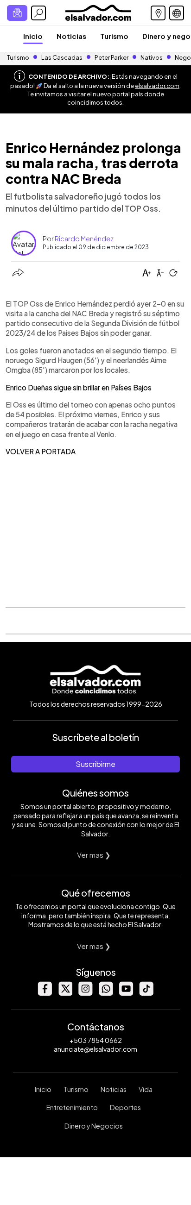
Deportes (125, 1107)
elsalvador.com (157, 85)
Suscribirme (95, 764)
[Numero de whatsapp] (105, 993)
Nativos (151, 57)
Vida (146, 1089)
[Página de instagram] (85, 993)
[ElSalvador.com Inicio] (98, 11)
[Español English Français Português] (176, 13)
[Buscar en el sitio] (38, 13)
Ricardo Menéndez (84, 238)
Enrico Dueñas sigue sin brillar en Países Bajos (79, 387)
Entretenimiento (72, 1107)
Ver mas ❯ (94, 854)
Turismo (114, 35)
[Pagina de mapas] (158, 13)
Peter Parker (112, 57)
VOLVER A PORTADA (41, 451)
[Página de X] (64, 993)
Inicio (33, 35)
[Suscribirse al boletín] (17, 13)
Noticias (71, 35)
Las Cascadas (62, 57)
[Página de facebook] (44, 993)
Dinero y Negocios (93, 1126)
